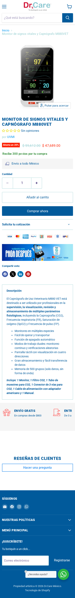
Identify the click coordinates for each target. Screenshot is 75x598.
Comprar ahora (37, 211)
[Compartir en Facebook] (5, 274)
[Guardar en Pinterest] (28, 274)
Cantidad (7, 174)
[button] (11, 131)
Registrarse (62, 560)
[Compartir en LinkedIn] (20, 274)
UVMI (11, 137)
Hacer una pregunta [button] (37, 467)
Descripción (14, 290)
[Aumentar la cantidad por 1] (36, 183)
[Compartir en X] (13, 274)
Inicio (5, 30)
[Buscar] (67, 17)
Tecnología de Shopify (37, 590)
